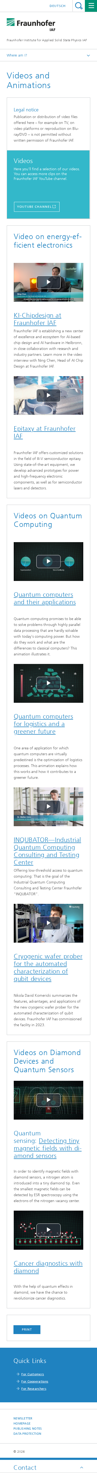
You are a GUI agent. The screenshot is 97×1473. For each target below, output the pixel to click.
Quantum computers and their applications (45, 598)
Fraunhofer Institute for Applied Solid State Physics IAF (47, 40)
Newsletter (23, 1418)
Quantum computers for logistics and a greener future (43, 724)
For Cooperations (34, 1381)
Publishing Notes (27, 1428)
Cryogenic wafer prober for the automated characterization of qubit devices (48, 968)
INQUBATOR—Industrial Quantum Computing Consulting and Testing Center (47, 851)
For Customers (32, 1374)
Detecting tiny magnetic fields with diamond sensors (48, 1148)
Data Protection (27, 1434)
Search (79, 6)
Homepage (21, 1423)
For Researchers (33, 1389)
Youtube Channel (34, 207)
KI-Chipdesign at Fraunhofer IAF (37, 319)
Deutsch (58, 6)
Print (27, 1329)
